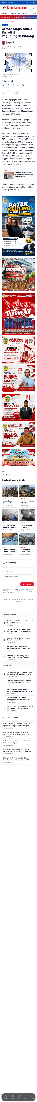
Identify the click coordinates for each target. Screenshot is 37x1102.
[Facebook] (24, 2)
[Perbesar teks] (12, 93)
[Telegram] (13, 85)
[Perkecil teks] (7, 93)
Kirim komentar (27, 584)
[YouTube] (33, 2)
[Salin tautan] (23, 85)
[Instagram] (30, 2)
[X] (27, 2)
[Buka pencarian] (30, 8)
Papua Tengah (15, 13)
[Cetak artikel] (17, 93)
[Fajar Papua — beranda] (15, 8)
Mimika (4, 13)
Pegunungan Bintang (18, 111)
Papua (24, 13)
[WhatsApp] (8, 85)
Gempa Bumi (6, 474)
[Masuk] (34, 8)
